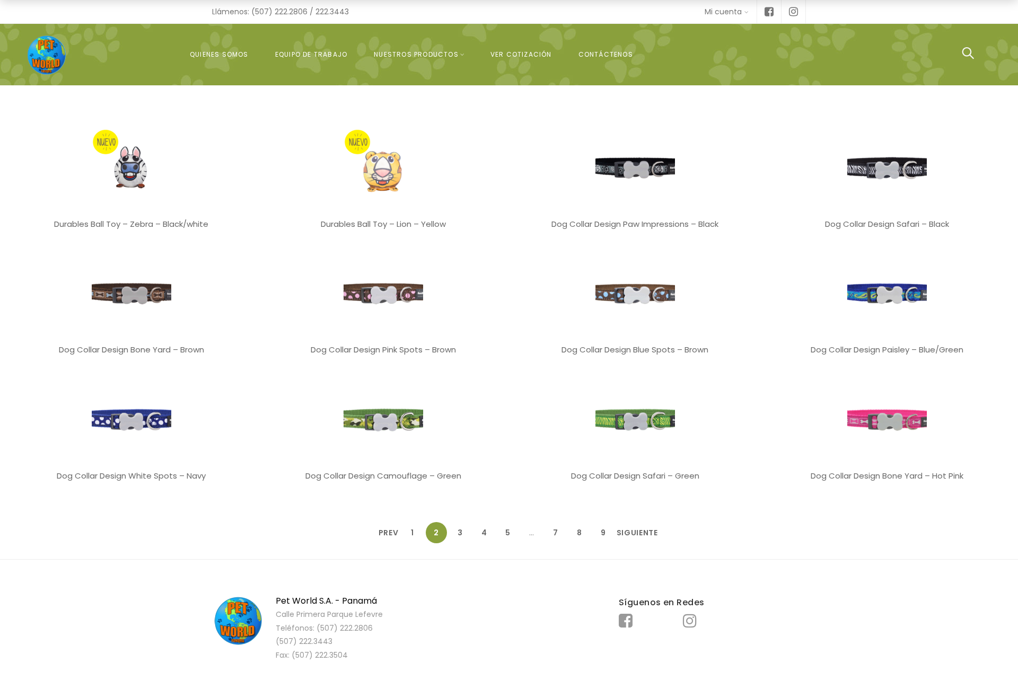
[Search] (968, 54)
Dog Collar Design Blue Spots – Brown (634, 349)
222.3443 (332, 11)
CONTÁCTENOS (605, 54)
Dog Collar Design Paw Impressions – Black (634, 223)
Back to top (998, 661)
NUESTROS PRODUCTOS (416, 54)
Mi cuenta (723, 11)
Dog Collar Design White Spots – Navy (131, 475)
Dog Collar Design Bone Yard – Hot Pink (887, 475)
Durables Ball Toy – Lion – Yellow (383, 223)
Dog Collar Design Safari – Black (887, 223)
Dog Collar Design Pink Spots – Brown (383, 349)
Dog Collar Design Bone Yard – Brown (131, 349)
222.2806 (291, 11)
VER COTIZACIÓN (521, 54)
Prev (389, 532)
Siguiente (627, 532)
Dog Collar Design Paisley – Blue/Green (887, 349)
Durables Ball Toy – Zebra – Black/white (131, 223)
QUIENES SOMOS (219, 54)
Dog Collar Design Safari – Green (635, 475)
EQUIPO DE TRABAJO (311, 54)
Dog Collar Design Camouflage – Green (383, 475)
